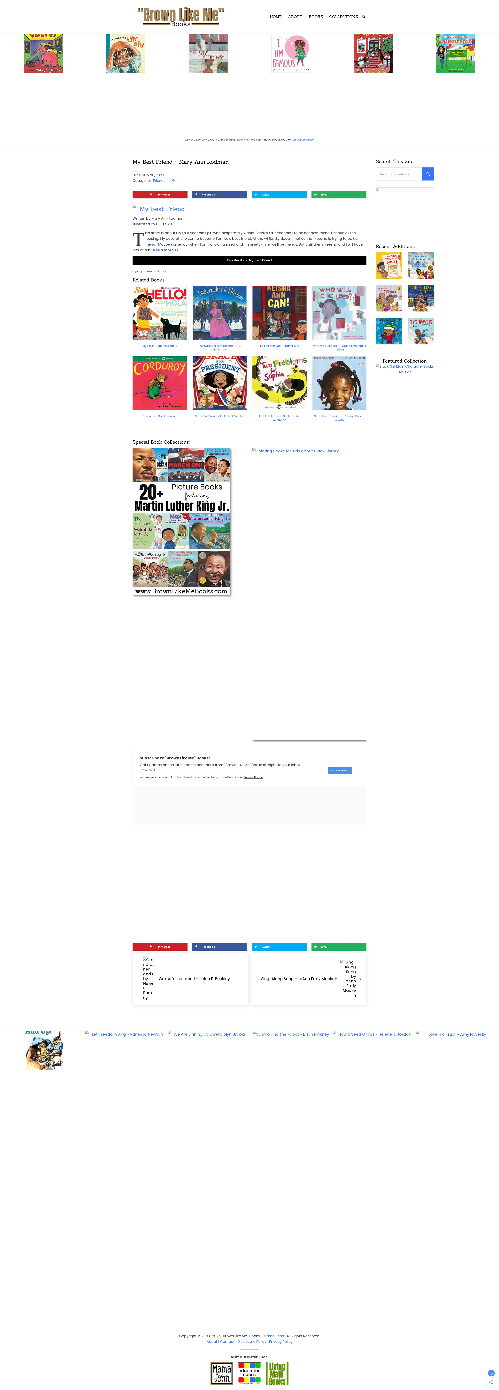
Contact (227, 1341)
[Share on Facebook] (5, 689)
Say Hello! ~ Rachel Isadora (159, 346)
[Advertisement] (249, 107)
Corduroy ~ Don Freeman (159, 416)
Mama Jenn (274, 1335)
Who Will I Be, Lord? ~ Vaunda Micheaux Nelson (339, 348)
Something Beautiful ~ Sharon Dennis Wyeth (339, 418)
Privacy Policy (281, 1341)
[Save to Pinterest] (5, 678)
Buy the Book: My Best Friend (249, 260)
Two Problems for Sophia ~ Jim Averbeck (279, 418)
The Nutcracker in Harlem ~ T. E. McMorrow (219, 348)
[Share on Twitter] (5, 700)
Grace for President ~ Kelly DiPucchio (219, 416)
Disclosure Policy (303, 140)
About (212, 1341)
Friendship (162, 180)
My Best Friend (162, 209)
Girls (176, 180)
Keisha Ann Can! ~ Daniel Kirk (279, 346)
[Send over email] (5, 711)
